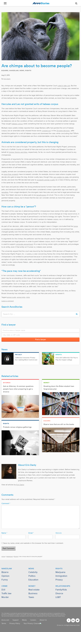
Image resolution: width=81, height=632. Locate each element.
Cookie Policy (61, 616)
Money (31, 586)
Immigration (61, 576)
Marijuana (60, 572)
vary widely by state (61, 177)
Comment (5, 503)
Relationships (63, 586)
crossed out (46, 131)
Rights (28, 70)
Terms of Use (32, 616)
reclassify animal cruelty (46, 180)
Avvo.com (5, 620)
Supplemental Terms (42, 616)
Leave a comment (7, 301)
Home (3, 556)
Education (33, 579)
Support (16, 620)
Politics (31, 576)
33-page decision (63, 131)
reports (27, 291)
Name (4, 533)
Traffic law (6, 593)
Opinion (5, 576)
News (22, 70)
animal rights (21, 297)
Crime (4, 586)
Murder (5, 597)
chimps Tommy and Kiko (18, 152)
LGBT (58, 597)
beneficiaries (41, 195)
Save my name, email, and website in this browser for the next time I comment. (33, 543)
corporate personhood (24, 244)
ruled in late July (64, 86)
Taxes (31, 597)
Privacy (59, 579)
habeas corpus (17, 124)
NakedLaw (13, 70)
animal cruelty (11, 297)
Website (59, 533)
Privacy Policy (51, 616)
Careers (33, 620)
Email (31, 533)
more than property (11, 174)
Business (32, 593)
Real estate (34, 589)
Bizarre (4, 70)
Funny (4, 579)
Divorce (59, 593)
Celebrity (32, 572)
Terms (3, 623)
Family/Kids (61, 589)
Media (24, 620)
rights (28, 297)
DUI (3, 589)
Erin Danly (7, 79)
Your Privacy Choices (32, 623)
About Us (43, 620)
